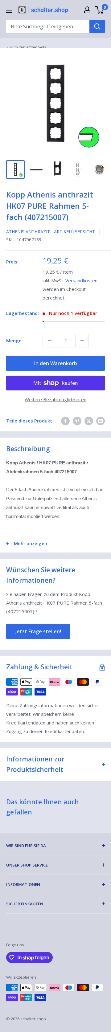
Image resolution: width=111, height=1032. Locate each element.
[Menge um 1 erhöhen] (82, 340)
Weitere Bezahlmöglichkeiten (55, 399)
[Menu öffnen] (9, 10)
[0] (100, 10)
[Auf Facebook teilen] (65, 420)
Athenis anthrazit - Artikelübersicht (50, 232)
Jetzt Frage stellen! (38, 631)
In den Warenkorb (55, 363)
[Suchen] (97, 26)
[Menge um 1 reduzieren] (49, 340)
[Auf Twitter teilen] (88, 420)
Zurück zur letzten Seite (26, 47)
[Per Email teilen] (100, 420)
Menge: (14, 340)
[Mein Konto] (87, 9)
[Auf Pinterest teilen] (77, 420)
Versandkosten (81, 280)
